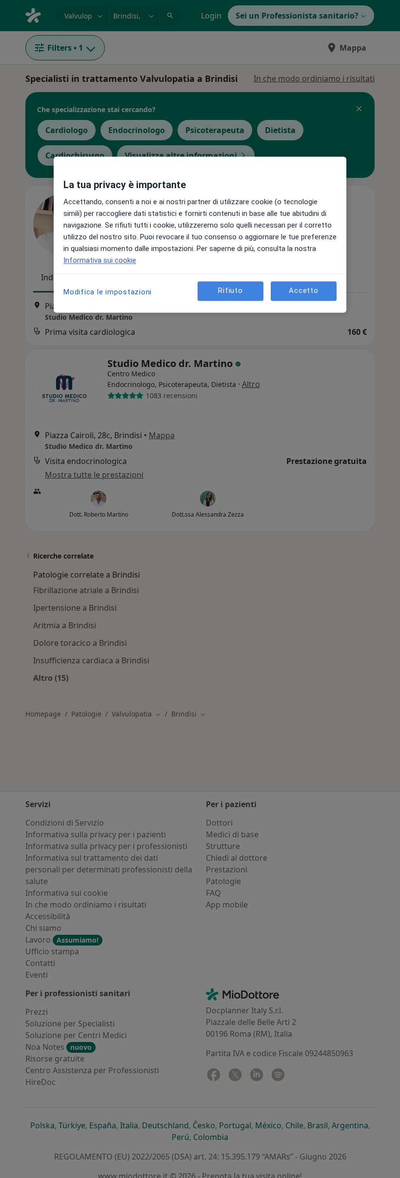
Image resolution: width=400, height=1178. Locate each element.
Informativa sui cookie (99, 260)
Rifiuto (230, 290)
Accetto (303, 290)
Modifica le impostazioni (107, 292)
